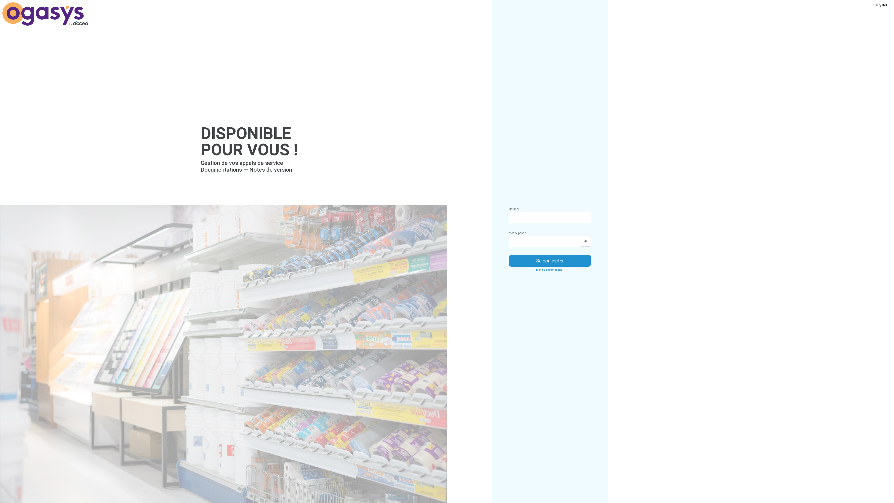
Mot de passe (517, 233)
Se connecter (550, 261)
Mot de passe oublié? (550, 269)
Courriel (514, 209)
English (881, 4)
